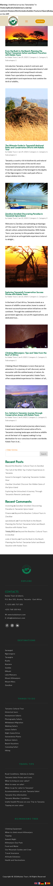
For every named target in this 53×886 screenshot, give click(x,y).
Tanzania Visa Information (16, 795)
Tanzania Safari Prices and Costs (18, 777)
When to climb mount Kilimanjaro (19, 832)
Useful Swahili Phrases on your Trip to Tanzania (24, 802)
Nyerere (8, 664)
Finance (8, 513)
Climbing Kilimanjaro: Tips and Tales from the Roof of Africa (25, 353)
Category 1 (33, 57)
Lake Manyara (11, 675)
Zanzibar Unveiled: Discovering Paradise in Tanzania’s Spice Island (24, 214)
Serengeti (9, 650)
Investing (9, 506)
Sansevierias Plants (13, 737)
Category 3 (43, 57)
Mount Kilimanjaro (12, 678)
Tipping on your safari (14, 805)
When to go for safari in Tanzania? (19, 788)
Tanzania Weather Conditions (17, 798)
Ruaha (8, 661)
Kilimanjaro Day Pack (14, 843)
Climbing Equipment (13, 829)
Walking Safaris (11, 726)
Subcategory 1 (11, 60)
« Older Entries (11, 450)
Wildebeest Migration (14, 723)
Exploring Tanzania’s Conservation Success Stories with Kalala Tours (24, 293)
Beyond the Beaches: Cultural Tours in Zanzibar (24, 466)
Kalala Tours (12, 57)
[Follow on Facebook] (7, 625)
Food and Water (11, 846)
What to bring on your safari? (17, 781)
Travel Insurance (12, 853)
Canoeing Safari (11, 747)
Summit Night (10, 839)
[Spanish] (48, 883)
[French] (39, 883)
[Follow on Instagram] (12, 625)
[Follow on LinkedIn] (17, 625)
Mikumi (8, 671)
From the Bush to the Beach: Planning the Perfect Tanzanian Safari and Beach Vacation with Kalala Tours (25, 53)
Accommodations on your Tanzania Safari (22, 791)
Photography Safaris (13, 719)
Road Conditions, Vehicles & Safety (19, 774)
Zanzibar (8, 685)
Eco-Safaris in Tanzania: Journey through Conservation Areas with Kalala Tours (23, 414)
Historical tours (11, 712)
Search (43, 454)
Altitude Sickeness (12, 857)
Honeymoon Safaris (13, 716)
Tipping (8, 836)
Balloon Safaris (11, 740)
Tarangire (9, 657)
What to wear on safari (14, 784)
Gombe (8, 668)
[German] (42, 883)
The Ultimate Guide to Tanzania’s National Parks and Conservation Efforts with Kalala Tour (24, 147)
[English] (36, 883)
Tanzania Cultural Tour (14, 709)
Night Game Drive (12, 733)
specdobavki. (10, 521)
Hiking (7, 750)
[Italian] (45, 883)
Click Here (40, 21)
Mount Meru (10, 682)
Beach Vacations (12, 744)
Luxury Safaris (11, 729)
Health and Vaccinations (15, 860)
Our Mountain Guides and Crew (18, 850)
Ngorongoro (10, 654)
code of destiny (11, 539)
